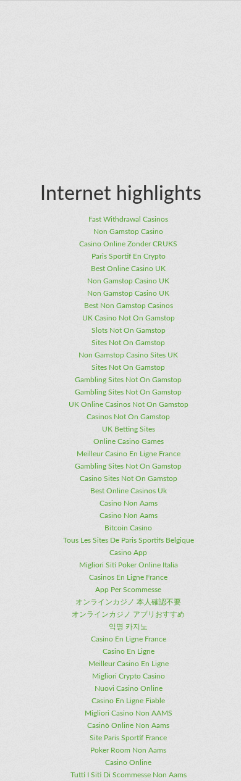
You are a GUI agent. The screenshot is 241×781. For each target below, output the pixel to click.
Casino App (128, 552)
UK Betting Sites (128, 429)
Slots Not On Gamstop (128, 330)
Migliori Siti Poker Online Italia (128, 565)
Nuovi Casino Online (129, 688)
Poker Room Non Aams (128, 750)
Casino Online (128, 762)
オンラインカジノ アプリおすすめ (128, 614)
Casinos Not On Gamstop (128, 416)
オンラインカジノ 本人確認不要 (128, 602)
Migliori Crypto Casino (128, 676)
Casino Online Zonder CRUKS (128, 244)
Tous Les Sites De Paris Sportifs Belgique (128, 540)
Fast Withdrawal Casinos (128, 219)
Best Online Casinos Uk (128, 491)
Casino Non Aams (128, 503)
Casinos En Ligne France (128, 577)
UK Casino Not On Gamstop (128, 318)
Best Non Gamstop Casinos (128, 305)
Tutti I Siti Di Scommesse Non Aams (128, 775)
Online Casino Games (128, 441)
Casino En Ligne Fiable (128, 700)
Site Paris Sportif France (128, 737)
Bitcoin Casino (128, 528)
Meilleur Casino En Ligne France (128, 453)
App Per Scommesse (128, 589)
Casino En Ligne (128, 651)
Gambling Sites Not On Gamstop (128, 379)
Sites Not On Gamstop (128, 342)
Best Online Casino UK (128, 268)
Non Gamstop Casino (128, 231)
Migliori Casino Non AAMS (128, 713)
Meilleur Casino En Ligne (128, 663)
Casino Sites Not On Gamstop (128, 478)
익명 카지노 (128, 626)
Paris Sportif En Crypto (128, 256)
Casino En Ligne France (128, 639)
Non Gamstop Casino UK (128, 281)
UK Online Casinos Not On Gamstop (128, 404)
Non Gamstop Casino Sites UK (128, 355)
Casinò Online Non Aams (128, 725)
